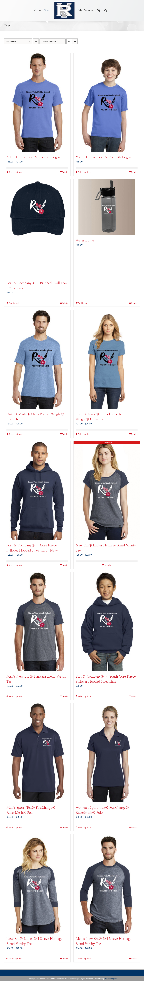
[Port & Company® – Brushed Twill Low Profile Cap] (37, 228)
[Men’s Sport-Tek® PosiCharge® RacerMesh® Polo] (37, 752)
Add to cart (14, 303)
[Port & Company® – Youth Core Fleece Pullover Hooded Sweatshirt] (107, 621)
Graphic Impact (111, 978)
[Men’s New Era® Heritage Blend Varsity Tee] (37, 621)
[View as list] (74, 41)
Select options (15, 172)
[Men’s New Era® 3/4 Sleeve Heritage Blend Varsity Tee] (107, 883)
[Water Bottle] (107, 207)
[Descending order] (36, 41)
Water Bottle (85, 240)
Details (65, 172)
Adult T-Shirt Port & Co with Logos (33, 157)
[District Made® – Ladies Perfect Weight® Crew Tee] (107, 359)
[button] (105, 10)
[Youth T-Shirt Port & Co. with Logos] (107, 102)
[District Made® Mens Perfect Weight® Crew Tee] (37, 359)
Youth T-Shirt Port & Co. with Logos (103, 157)
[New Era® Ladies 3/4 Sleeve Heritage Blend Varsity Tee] (37, 883)
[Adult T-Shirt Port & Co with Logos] (37, 102)
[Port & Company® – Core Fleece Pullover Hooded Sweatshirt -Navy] (37, 490)
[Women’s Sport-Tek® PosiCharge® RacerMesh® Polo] (107, 752)
